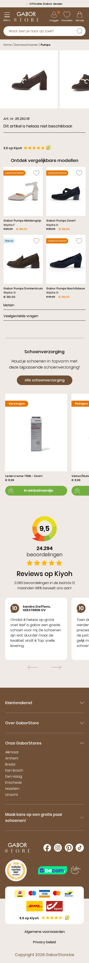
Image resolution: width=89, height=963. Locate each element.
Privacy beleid (44, 942)
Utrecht (11, 794)
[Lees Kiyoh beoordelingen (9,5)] (67, 917)
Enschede (13, 782)
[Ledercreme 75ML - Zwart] (36, 445)
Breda (10, 764)
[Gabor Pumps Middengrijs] (23, 199)
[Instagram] (58, 847)
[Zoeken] (81, 30)
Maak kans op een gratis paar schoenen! (33, 817)
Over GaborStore (22, 723)
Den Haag (13, 776)
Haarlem (12, 788)
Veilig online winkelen (46, 4)
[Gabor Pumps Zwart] (66, 199)
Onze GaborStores (23, 743)
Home (7, 45)
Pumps (45, 45)
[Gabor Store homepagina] (26, 17)
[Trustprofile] (59, 870)
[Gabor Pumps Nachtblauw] (66, 267)
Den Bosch (14, 770)
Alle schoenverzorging (45, 380)
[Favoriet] (36, 173)
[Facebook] (47, 848)
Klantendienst (18, 702)
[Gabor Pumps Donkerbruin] (23, 267)
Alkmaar (12, 752)
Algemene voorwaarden (44, 931)
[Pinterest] (69, 848)
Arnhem (11, 758)
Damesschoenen (26, 45)
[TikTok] (80, 848)
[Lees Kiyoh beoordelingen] (48, 147)
